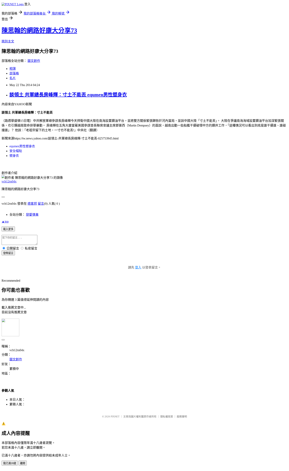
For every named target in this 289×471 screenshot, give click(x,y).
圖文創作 (34, 60)
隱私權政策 (166, 416)
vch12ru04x (9, 181)
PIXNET (115, 416)
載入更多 (8, 229)
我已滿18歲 (9, 463)
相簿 (12, 68)
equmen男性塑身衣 (22, 146)
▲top (5, 221)
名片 (12, 78)
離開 (22, 463)
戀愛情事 (32, 214)
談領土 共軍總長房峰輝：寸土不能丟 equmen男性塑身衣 (68, 94)
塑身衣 (14, 155)
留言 (41, 203)
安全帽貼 (15, 151)
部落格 (14, 73)
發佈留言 (8, 253)
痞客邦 (32, 203)
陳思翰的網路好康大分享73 (39, 30)
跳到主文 (8, 41)
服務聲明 (182, 416)
